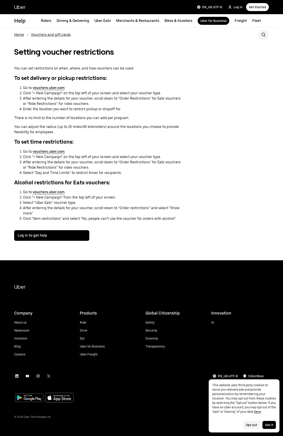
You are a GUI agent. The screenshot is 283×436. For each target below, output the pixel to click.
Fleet (256, 21)
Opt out (251, 425)
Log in (238, 7)
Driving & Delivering (73, 21)
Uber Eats (102, 21)
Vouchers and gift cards (51, 35)
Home (19, 35)
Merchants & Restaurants (137, 21)
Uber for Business (213, 21)
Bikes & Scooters (178, 21)
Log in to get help (32, 235)
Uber (19, 7)
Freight (241, 21)
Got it (269, 425)
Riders (46, 21)
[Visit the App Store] (59, 398)
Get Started (257, 7)
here (257, 411)
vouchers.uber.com (49, 88)
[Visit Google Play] (29, 398)
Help (20, 20)
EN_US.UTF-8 (212, 7)
